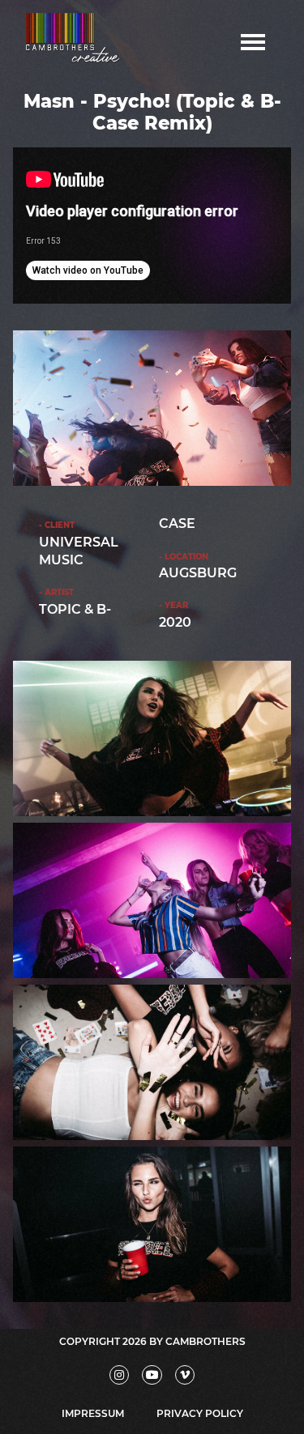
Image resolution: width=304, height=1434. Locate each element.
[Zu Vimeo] (185, 1375)
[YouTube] (152, 1375)
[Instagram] (119, 1375)
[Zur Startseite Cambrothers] (77, 41)
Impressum (93, 1413)
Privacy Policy (199, 1413)
